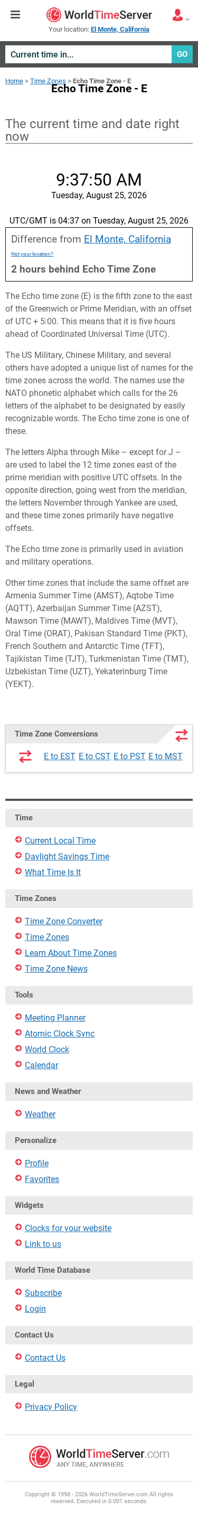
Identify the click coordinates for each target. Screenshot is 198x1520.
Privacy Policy (51, 1407)
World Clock (47, 1049)
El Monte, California (127, 239)
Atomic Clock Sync (60, 1034)
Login (35, 1309)
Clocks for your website (68, 1228)
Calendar (41, 1065)
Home (14, 81)
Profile (37, 1163)
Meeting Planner (55, 1018)
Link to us (43, 1244)
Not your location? (32, 254)
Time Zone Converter (63, 921)
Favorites (42, 1179)
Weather (40, 1114)
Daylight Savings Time (67, 856)
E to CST (95, 756)
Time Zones (48, 81)
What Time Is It (53, 872)
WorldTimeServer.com (99, 14)
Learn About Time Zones (71, 953)
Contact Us (45, 1358)
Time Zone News (56, 969)
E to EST (60, 756)
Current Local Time (60, 841)
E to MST (165, 756)
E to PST (130, 756)
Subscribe (43, 1293)
